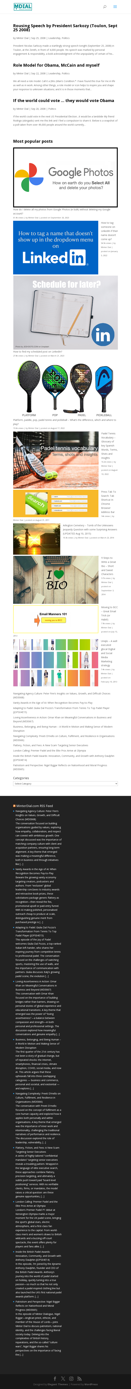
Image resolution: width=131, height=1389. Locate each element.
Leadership (54, 38)
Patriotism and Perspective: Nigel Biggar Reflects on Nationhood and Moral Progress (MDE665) (38, 1305)
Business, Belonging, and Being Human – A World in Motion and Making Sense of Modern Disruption (38, 1043)
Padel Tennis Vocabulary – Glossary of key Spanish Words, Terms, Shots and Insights (109, 445)
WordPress (91, 1384)
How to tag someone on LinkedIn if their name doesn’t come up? (109, 231)
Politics (66, 38)
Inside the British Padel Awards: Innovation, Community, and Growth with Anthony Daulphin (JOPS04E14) (38, 1256)
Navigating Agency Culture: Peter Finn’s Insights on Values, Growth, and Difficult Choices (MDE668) (38, 815)
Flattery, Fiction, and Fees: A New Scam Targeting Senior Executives (50, 745)
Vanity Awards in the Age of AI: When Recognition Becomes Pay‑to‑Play (52, 702)
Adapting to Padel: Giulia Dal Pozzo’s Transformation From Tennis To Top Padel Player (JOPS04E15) (36, 931)
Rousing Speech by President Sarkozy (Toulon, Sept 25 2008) (65, 27)
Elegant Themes (58, 1384)
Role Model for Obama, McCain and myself (56, 65)
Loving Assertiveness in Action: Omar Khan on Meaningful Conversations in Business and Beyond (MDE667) (36, 985)
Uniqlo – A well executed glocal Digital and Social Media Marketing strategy (109, 653)
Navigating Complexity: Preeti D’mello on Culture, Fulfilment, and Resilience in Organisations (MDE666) (38, 1097)
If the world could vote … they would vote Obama (63, 100)
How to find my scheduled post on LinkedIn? (37, 351)
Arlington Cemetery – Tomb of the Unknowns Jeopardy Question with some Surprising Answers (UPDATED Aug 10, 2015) (90, 529)
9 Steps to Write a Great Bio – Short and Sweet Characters (108, 566)
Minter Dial (22, 38)
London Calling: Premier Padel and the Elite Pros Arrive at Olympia (49, 750)
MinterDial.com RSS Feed (34, 806)
